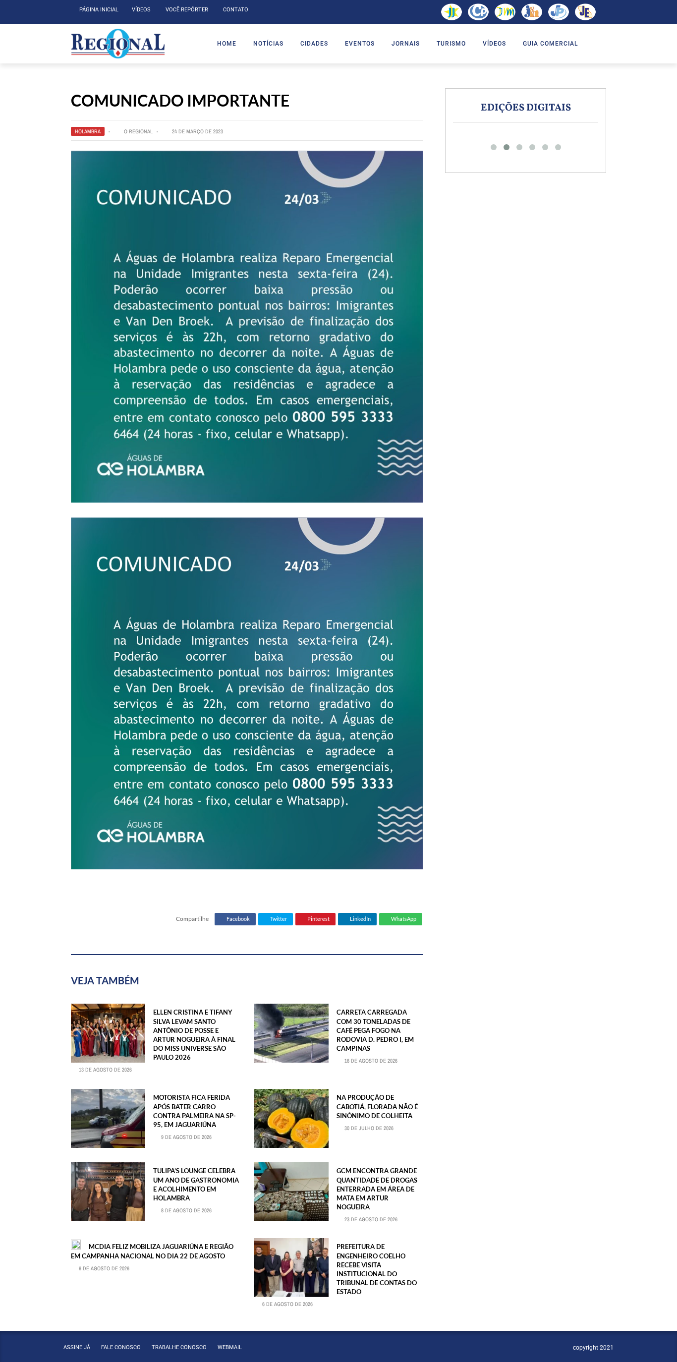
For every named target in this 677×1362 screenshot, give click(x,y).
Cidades (314, 43)
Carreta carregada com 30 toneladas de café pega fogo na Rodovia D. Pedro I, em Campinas (375, 1030)
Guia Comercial (550, 43)
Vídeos (141, 9)
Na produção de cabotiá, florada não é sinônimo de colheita (377, 1106)
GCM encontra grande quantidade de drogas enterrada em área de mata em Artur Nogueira (377, 1189)
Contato (235, 9)
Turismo (451, 43)
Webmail (230, 1347)
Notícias (268, 43)
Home (226, 43)
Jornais (406, 43)
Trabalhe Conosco (179, 1347)
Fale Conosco (121, 1347)
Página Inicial (98, 9)
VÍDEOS (494, 43)
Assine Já (76, 1347)
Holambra (88, 131)
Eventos (360, 43)
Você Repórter (187, 9)
